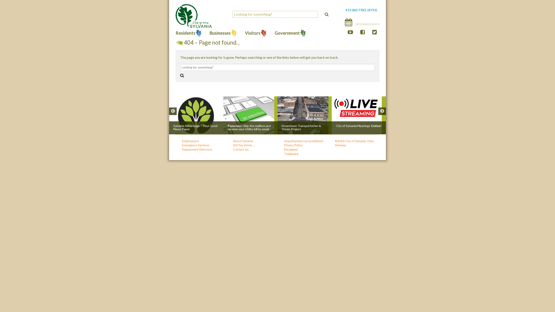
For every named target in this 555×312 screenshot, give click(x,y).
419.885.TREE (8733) (361, 10)
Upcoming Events (367, 24)
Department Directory (197, 149)
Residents (185, 33)
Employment (190, 141)
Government (287, 33)
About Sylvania (243, 141)
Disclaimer (291, 149)
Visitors (252, 33)
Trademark (291, 154)
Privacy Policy (293, 145)
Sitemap (340, 145)
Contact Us (241, 149)
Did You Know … (244, 145)
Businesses (220, 33)
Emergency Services (195, 145)
